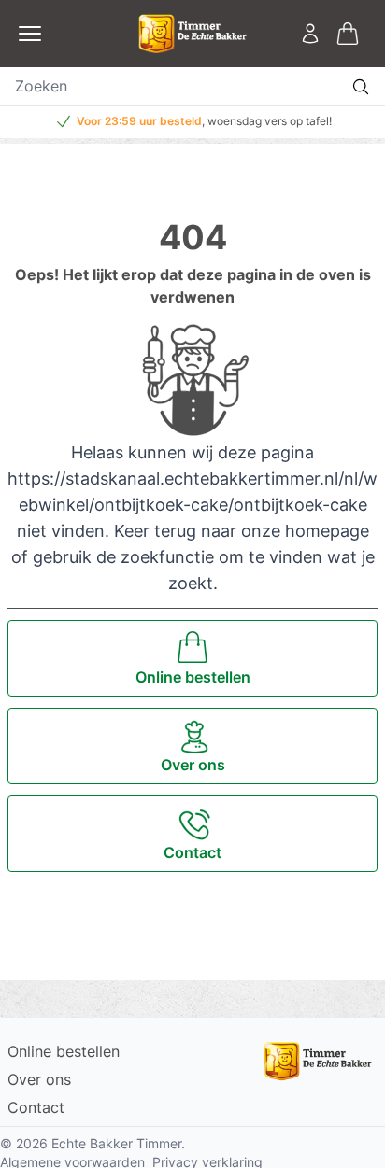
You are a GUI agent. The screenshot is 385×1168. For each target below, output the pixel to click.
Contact (35, 1107)
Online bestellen (63, 1051)
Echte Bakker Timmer (116, 1143)
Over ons (39, 1079)
